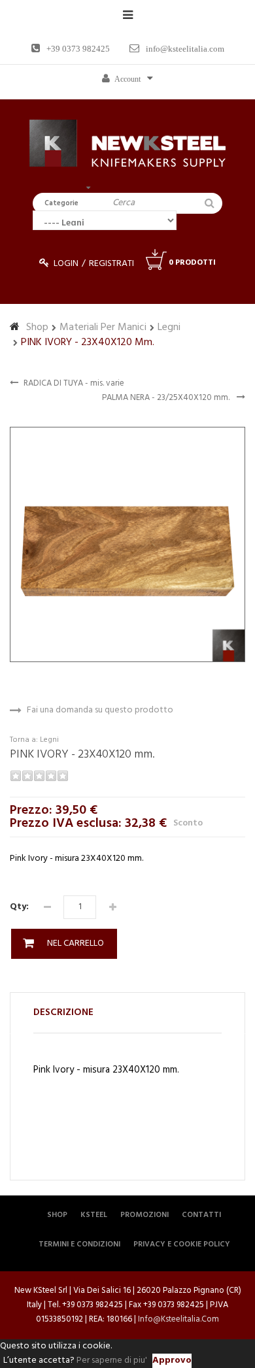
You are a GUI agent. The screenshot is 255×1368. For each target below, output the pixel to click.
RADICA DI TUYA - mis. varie (74, 383)
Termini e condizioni (79, 1244)
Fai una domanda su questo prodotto (100, 710)
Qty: (19, 906)
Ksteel (93, 1215)
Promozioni (144, 1215)
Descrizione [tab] (63, 1012)
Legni (169, 327)
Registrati (111, 263)
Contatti (201, 1215)
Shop (37, 327)
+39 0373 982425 (78, 49)
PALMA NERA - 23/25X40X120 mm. (166, 398)
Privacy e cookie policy (181, 1244)
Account (127, 79)
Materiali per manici (103, 327)
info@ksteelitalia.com (185, 49)
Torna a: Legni (34, 739)
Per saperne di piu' (111, 1360)
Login (66, 263)
